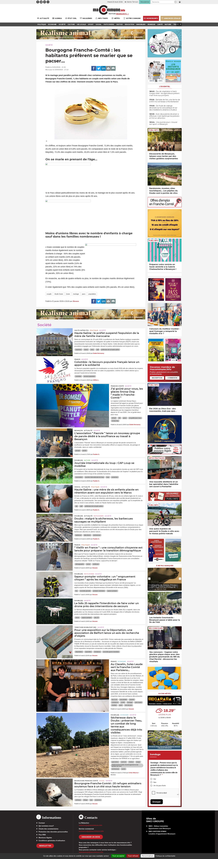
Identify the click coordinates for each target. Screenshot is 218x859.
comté (123, 702)
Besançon (78, 430)
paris (120, 705)
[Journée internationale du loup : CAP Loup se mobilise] (54, 468)
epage (138, 762)
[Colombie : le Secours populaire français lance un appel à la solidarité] (54, 367)
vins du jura (128, 705)
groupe (78, 450)
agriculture (115, 762)
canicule (123, 762)
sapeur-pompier (112, 591)
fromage (129, 702)
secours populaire (89, 376)
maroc (86, 349)
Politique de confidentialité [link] (165, 856)
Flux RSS (42, 835)
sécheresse (96, 535)
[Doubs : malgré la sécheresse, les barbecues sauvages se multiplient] (54, 524)
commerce (115, 702)
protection (115, 477)
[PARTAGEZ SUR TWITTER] (98, 68)
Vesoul (77, 487)
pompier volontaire (99, 591)
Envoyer (157, 802)
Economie (122, 661)
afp (76, 506)
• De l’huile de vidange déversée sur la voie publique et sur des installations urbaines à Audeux (163, 108)
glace (124, 418)
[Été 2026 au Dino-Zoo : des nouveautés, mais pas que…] (165, 394)
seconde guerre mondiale (111, 652)
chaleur (131, 762)
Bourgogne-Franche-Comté (86, 781)
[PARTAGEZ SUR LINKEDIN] (103, 68)
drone (77, 617)
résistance (97, 652)
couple (49, 294)
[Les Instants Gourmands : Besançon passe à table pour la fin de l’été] (165, 603)
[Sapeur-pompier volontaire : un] (54, 582)
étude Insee (58, 294)
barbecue (78, 535)
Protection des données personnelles (53, 832)
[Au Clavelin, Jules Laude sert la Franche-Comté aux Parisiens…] (72, 669)
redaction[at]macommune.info (90, 825)
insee (68, 294)
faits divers (87, 535)
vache (123, 769)
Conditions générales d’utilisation (52, 840)
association (79, 477)
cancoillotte (123, 699)
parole (85, 450)
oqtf (97, 349)
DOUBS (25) (78, 460)
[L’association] (54, 438)
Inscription (157, 378)
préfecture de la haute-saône (110, 349)
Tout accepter (118, 856)
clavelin (131, 699)
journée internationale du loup (94, 477)
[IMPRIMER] (113, 68)
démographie (80, 564)
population (92, 294)
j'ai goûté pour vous (135, 418)
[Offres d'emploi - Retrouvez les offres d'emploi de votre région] (165, 207)
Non (154, 782)
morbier (114, 705)
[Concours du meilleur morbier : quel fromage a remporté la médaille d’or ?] (165, 314)
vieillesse (96, 564)
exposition (88, 652)
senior (88, 564)
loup (107, 477)
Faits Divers (99, 516)
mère (92, 349)
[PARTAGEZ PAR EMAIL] (108, 68)
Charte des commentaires (48, 829)
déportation (79, 652)
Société (49, 45)
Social (102, 781)
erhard (114, 418)
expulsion (79, 349)
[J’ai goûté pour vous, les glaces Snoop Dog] (72, 394)
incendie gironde (85, 591)
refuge (85, 800)
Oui (154, 779)
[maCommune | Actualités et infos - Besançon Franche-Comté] (109, 10)
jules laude (138, 702)
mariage (76, 294)
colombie (78, 376)
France (77, 359)
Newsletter (45, 846)
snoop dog (115, 421)
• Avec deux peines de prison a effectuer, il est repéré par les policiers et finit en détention (164, 116)
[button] (175, 2)
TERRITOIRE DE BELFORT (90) (85, 627)
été (119, 418)
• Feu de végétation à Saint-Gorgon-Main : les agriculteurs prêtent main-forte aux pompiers (164, 93)
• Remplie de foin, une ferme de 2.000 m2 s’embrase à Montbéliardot (164, 101)
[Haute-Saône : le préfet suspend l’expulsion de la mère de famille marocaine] (54, 338)
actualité (88, 430)
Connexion (172, 378)
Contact (42, 823)
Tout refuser (133, 856)
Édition (112, 14)
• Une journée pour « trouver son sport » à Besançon (163, 123)
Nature (87, 460)
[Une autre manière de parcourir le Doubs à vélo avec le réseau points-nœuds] (165, 514)
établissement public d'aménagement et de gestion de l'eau (125, 765)
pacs (83, 294)
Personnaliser (147, 856)
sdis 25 (96, 617)
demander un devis (91, 837)
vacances (98, 800)
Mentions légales (45, 838)
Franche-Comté (117, 386)
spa (91, 800)
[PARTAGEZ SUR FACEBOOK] (93, 68)
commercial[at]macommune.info (91, 831)
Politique (94, 330)
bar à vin (114, 699)
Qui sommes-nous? (46, 826)
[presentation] (149, 579)
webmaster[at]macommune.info (91, 852)
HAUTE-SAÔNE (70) (81, 330)
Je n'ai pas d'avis (159, 785)
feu (76, 591)
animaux (78, 800)
